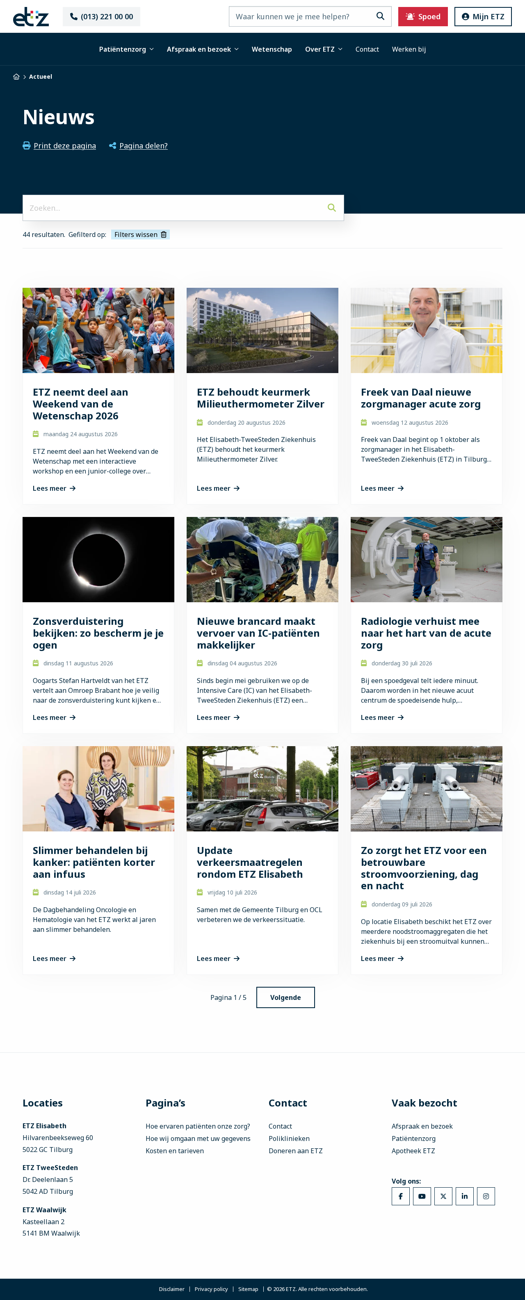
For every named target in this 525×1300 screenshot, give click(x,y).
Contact (367, 49)
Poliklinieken (289, 1138)
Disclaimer (172, 1289)
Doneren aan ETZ (296, 1150)
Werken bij (409, 49)
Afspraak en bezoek (199, 49)
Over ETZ (320, 49)
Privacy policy (211, 1289)
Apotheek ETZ (413, 1150)
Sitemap (248, 1289)
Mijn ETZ (488, 16)
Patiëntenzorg (122, 49)
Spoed (429, 16)
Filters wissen (136, 234)
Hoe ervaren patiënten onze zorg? (198, 1126)
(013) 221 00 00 (107, 16)
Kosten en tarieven (175, 1150)
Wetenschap (272, 49)
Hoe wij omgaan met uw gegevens (198, 1138)
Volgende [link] (285, 997)
